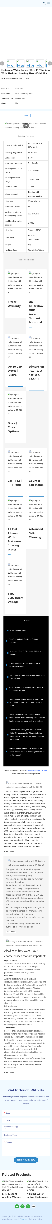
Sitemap (23, 1219)
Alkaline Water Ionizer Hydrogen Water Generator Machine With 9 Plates (37, 1196)
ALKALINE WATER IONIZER (36, 771)
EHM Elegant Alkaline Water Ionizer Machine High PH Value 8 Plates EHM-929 (11, 1196)
